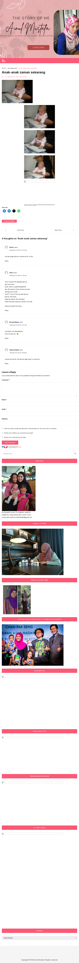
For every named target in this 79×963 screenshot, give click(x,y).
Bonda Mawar (14, 322)
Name (4, 400)
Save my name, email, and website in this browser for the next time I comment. (30, 429)
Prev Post (20, 230)
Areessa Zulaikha (9, 221)
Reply (6, 261)
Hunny (11, 247)
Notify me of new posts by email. (15, 437)
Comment (6, 380)
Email (4, 409)
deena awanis (14, 350)
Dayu (11, 273)
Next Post (58, 230)
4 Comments (22, 77)
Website (5, 419)
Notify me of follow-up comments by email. (18, 433)
